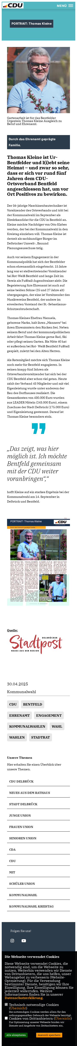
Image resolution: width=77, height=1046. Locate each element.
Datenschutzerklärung (24, 998)
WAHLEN (17, 737)
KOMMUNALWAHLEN (27, 726)
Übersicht (18, 1008)
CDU (13, 704)
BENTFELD (32, 704)
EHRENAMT (19, 715)
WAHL (57, 726)
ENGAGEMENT (49, 715)
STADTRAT (40, 737)
